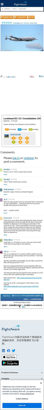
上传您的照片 (21, 17)
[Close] (41, 383)
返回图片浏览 (8, 17)
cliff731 (6, 251)
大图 (8, 77)
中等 (4, 77)
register (29, 158)
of (22, 129)
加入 (23, 307)
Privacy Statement (27, 394)
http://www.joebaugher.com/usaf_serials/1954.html (21, 286)
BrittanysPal (8, 218)
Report (5, 174)
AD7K (5, 199)
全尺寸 (13, 77)
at (33, 129)
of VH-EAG (11, 129)
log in (16, 158)
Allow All (22, 405)
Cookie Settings (22, 399)
